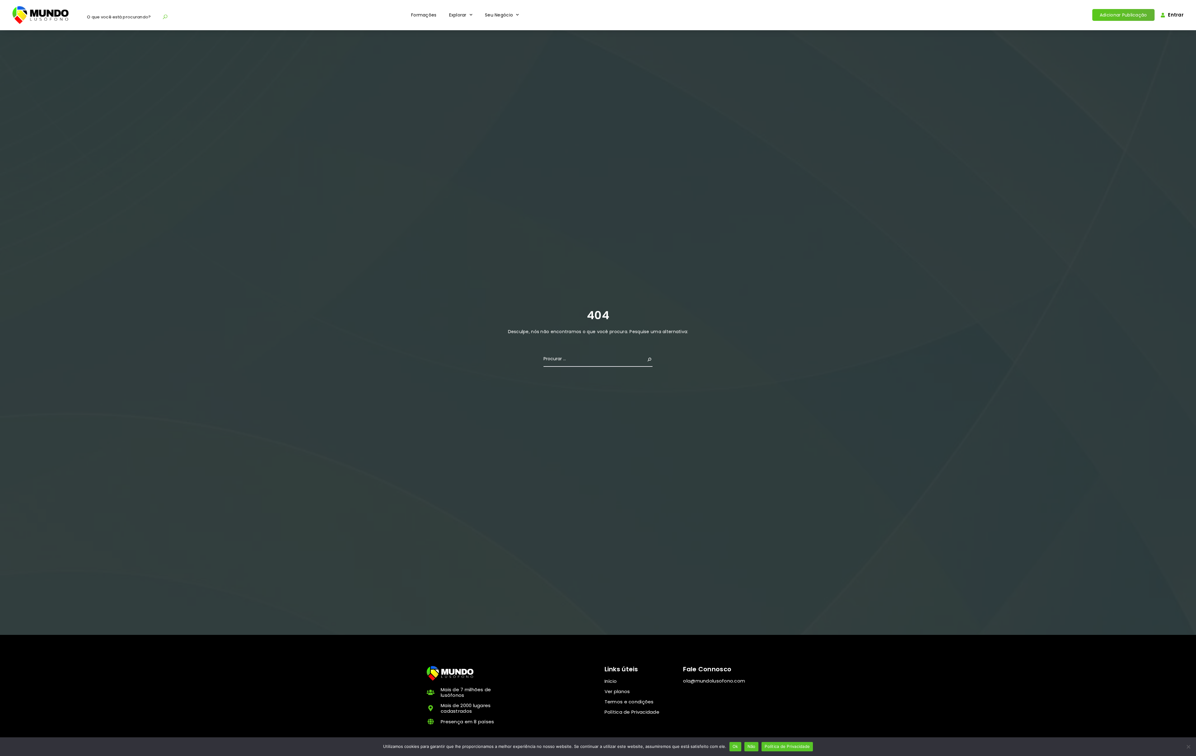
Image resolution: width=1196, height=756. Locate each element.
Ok (735, 746)
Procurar (642, 359)
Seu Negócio (499, 15)
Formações (424, 15)
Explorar (458, 15)
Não (752, 746)
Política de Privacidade (787, 746)
